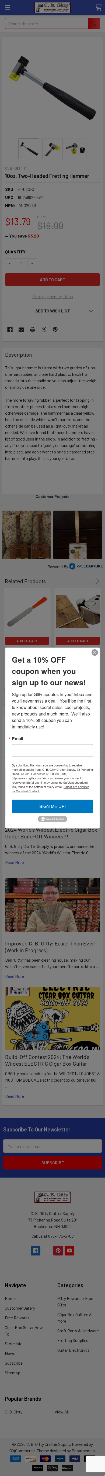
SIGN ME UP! (52, 806)
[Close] (95, 652)
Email (17, 739)
